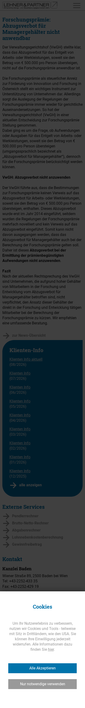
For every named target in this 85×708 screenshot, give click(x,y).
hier (51, 649)
